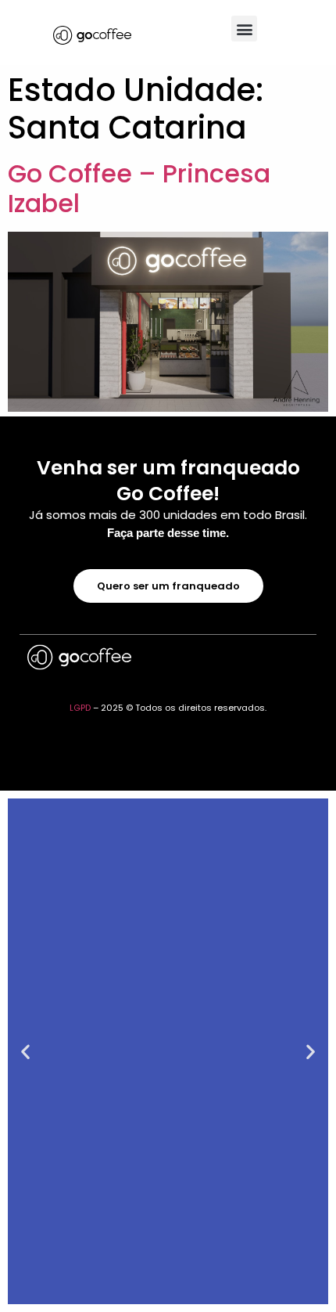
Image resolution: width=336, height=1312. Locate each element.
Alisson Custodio (261, 667)
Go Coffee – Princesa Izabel (139, 188)
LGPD (80, 707)
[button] (244, 28)
